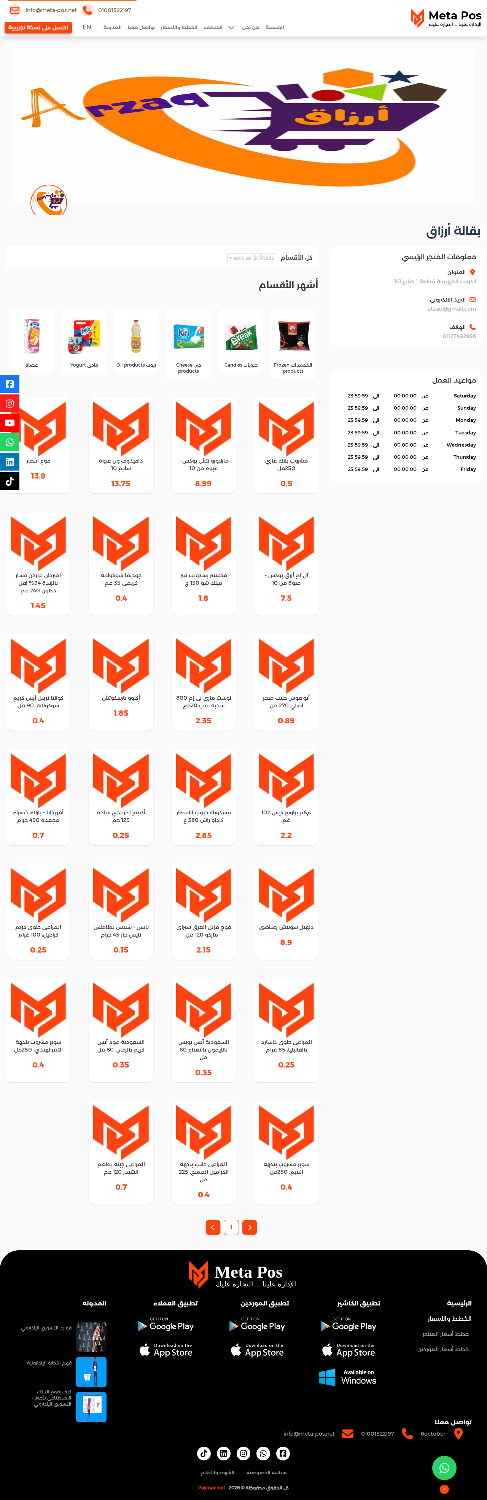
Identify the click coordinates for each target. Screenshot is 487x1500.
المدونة (112, 27)
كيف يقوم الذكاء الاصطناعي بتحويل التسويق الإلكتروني (52, 1398)
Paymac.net (211, 1487)
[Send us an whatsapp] (444, 1468)
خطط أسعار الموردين (443, 1349)
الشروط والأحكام (217, 1472)
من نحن (250, 27)
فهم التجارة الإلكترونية (49, 1363)
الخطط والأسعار (179, 27)
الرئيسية (275, 27)
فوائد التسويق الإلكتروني (46, 1328)
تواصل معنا (141, 27)
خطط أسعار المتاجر (446, 1334)
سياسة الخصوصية (266, 1472)
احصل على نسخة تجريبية (38, 27)
